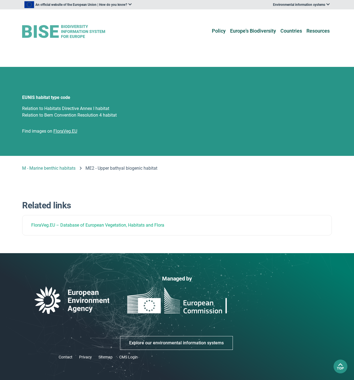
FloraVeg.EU (43, 225)
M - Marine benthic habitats (49, 168)
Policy (219, 31)
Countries (291, 31)
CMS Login (128, 357)
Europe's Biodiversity (253, 31)
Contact (65, 357)
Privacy (85, 357)
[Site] (72, 31)
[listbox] (78, 4)
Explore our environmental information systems (176, 342)
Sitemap (105, 357)
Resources (318, 31)
